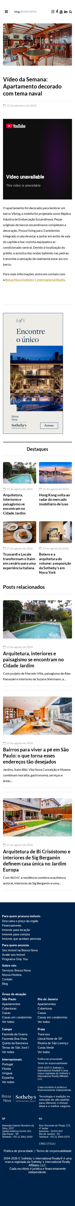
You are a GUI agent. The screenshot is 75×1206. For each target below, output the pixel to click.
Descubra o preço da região (20, 921)
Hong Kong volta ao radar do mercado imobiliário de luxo (54, 499)
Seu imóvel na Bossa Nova (20, 950)
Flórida (6, 1068)
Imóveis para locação (16, 930)
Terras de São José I (15, 1047)
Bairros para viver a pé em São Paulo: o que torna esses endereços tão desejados (36, 756)
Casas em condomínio (17, 1017)
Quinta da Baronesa (15, 1043)
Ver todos (8, 1021)
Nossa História (11, 974)
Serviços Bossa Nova (16, 970)
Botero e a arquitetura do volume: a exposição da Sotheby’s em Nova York (55, 563)
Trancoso (44, 1034)
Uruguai (7, 1073)
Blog (5, 983)
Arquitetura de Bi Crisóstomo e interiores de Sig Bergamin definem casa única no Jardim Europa (36, 861)
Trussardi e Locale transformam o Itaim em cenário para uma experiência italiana (19, 561)
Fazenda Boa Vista (14, 1038)
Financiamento (11, 925)
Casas (6, 1013)
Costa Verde (46, 1047)
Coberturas (9, 1008)
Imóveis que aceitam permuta (21, 938)
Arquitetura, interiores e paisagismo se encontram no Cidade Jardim (14, 504)
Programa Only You (15, 959)
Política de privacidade (50, 1059)
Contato (7, 979)
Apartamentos (11, 1004)
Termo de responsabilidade (52, 1063)
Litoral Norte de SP (50, 1038)
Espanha (8, 1077)
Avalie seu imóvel (13, 954)
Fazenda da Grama (14, 1034)
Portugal (7, 1064)
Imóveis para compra (16, 934)
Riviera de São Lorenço (53, 1043)
